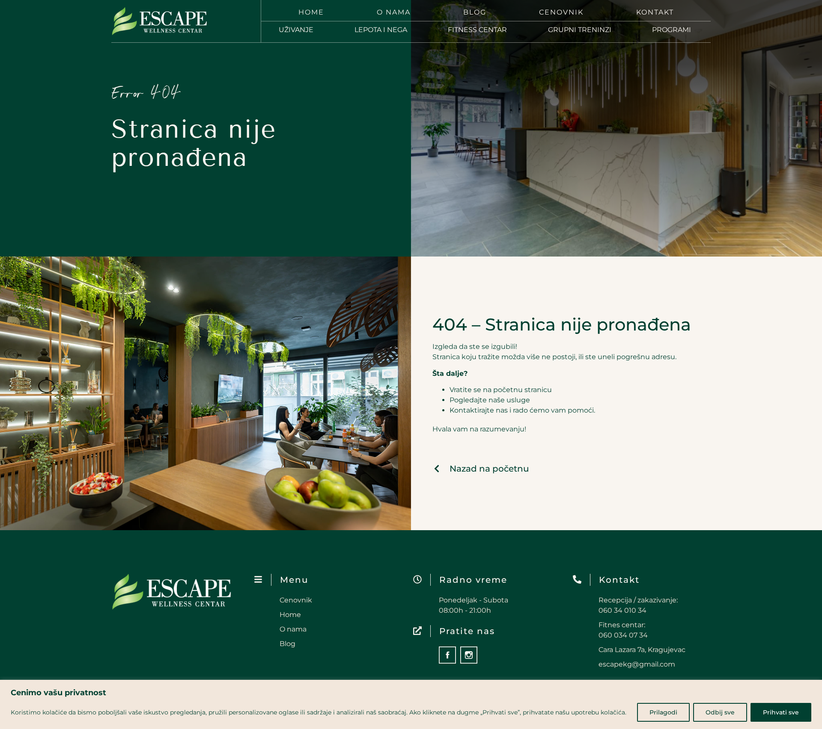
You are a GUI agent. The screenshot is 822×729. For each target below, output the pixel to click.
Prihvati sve (781, 712)
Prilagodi (663, 712)
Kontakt (655, 12)
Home (311, 12)
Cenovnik (561, 12)
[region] (411, 704)
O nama (394, 12)
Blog (474, 12)
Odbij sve (720, 712)
